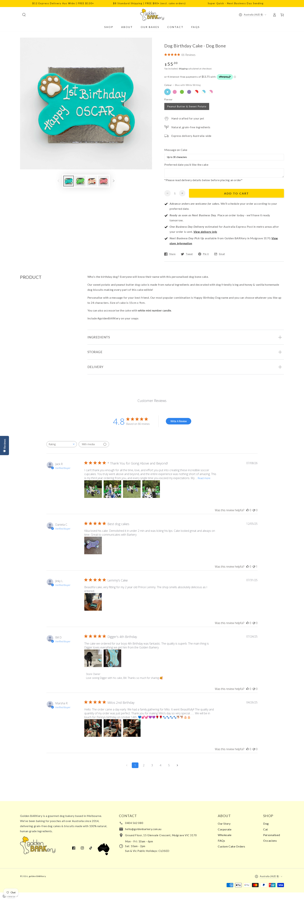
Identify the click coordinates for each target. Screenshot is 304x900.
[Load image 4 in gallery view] (103, 181)
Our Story (224, 823)
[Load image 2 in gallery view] (80, 181)
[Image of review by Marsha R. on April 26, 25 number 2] (112, 728)
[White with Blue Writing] (203, 92)
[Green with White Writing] (182, 92)
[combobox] (61, 444)
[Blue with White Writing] (167, 92)
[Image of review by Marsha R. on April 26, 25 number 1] (93, 728)
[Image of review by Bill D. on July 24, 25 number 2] (112, 658)
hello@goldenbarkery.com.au (143, 829)
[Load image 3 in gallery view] (92, 181)
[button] (24, 15)
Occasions (270, 840)
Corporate (224, 829)
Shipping (183, 68)
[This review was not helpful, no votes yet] (254, 510)
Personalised (271, 835)
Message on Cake (175, 149)
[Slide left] (58, 181)
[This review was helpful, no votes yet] (247, 510)
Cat (265, 829)
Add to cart (236, 193)
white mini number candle (154, 310)
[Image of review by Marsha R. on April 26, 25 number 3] (132, 728)
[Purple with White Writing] (189, 92)
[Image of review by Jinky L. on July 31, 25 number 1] (93, 602)
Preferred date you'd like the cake (186, 164)
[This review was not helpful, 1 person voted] (254, 566)
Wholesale (224, 835)
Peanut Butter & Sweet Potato (186, 106)
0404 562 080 (134, 822)
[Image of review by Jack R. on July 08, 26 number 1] (93, 489)
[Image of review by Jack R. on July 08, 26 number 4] (151, 489)
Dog (266, 823)
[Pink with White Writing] (175, 92)
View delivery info (205, 231)
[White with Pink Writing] (211, 92)
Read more (204, 478)
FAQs (221, 840)
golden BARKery (37, 876)
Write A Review (178, 421)
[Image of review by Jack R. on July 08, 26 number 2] (112, 489)
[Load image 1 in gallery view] (68, 181)
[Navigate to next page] (177, 765)
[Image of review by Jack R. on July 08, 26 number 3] (132, 489)
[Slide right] (114, 181)
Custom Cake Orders (231, 846)
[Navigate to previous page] (126, 765)
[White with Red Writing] (196, 92)
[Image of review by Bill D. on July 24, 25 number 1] (93, 658)
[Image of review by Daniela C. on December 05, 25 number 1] (93, 545)
